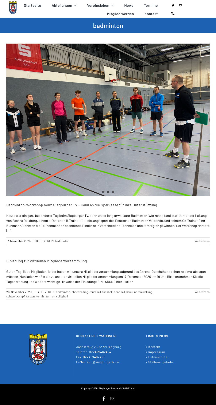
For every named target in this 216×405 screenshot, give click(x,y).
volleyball (62, 296)
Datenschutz (157, 357)
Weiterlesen (202, 241)
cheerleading (80, 292)
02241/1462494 (100, 352)
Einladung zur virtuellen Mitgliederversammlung (46, 260)
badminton (62, 241)
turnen (50, 296)
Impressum (156, 352)
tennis (40, 296)
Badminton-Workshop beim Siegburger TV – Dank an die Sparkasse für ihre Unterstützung (81, 204)
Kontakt (154, 347)
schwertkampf (15, 296)
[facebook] (173, 5)
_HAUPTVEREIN (43, 241)
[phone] (173, 13)
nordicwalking (143, 292)
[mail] (180, 5)
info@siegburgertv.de (103, 362)
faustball (95, 292)
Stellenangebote (160, 362)
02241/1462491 (93, 357)
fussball (107, 292)
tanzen (30, 296)
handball (119, 292)
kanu (129, 292)
